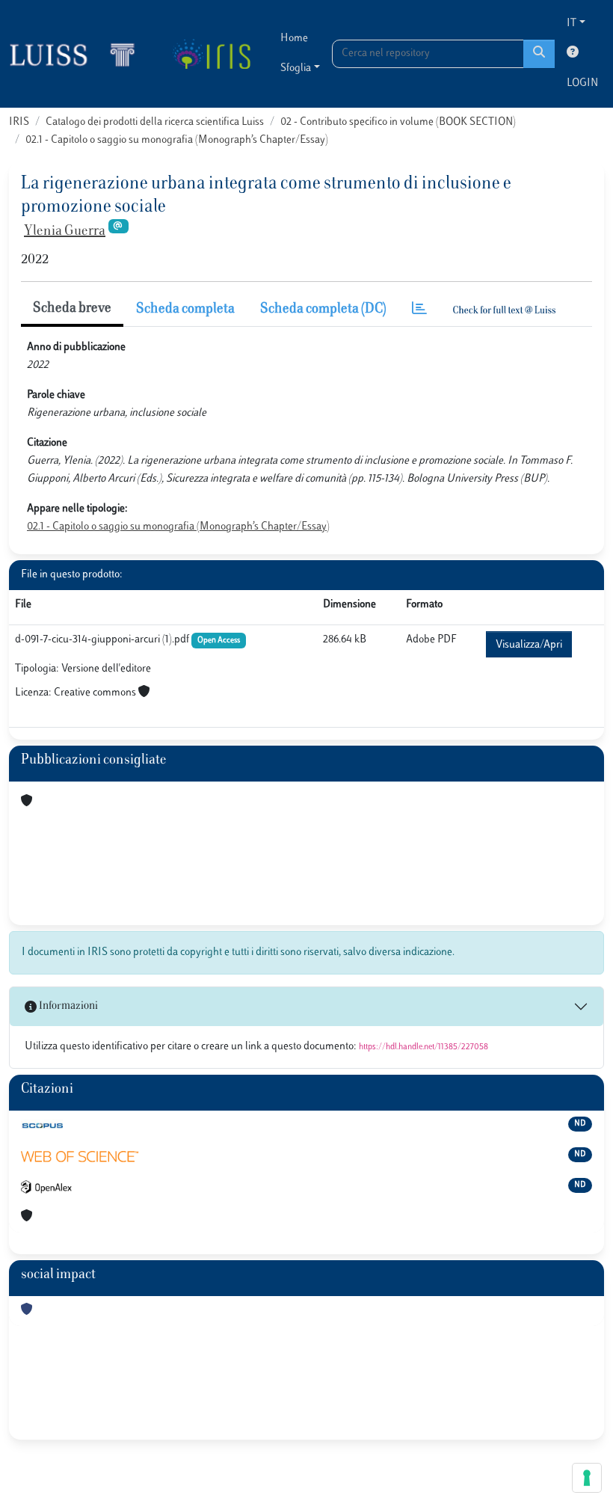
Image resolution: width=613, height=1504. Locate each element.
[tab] (419, 310)
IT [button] (571, 23)
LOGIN (582, 83)
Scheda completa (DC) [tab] (323, 309)
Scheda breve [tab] (72, 309)
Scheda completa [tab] (185, 309)
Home (294, 38)
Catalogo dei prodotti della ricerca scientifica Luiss (155, 122)
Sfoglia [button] (295, 68)
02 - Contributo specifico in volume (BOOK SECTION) (398, 122)
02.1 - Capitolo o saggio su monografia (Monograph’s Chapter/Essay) (176, 140)
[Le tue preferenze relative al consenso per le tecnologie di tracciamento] (587, 1478)
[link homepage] (78, 54)
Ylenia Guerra (64, 232)
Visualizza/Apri (529, 645)
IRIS (19, 122)
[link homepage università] (211, 54)
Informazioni (67, 1006)
